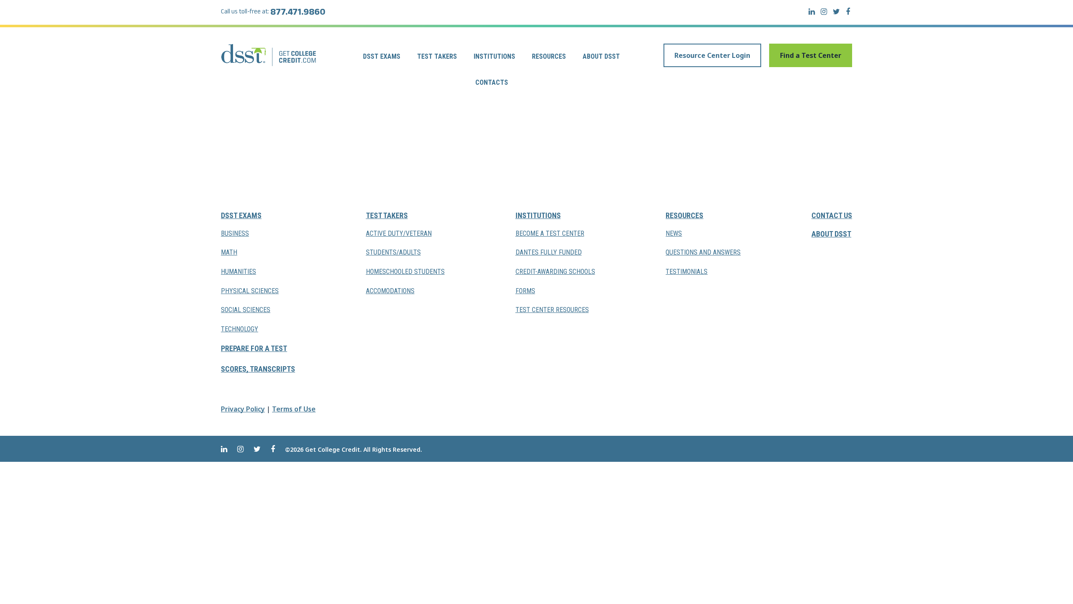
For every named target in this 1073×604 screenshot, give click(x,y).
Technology (239, 329)
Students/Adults (393, 252)
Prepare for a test (254, 348)
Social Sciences (245, 310)
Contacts (491, 82)
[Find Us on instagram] (824, 12)
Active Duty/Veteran (399, 233)
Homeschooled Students (405, 272)
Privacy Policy (243, 409)
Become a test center (550, 233)
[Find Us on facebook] (848, 12)
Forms (525, 291)
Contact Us (831, 215)
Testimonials (687, 272)
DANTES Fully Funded (549, 252)
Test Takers (437, 56)
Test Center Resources (552, 310)
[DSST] (269, 55)
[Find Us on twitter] (836, 12)
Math (229, 252)
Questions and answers (703, 252)
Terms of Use (294, 409)
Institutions (494, 56)
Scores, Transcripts (258, 368)
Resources (549, 56)
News (674, 233)
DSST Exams (381, 56)
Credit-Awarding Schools (555, 272)
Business (235, 233)
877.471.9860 (297, 13)
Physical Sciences (250, 291)
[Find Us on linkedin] (812, 12)
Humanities (238, 272)
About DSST (601, 56)
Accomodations (390, 291)
